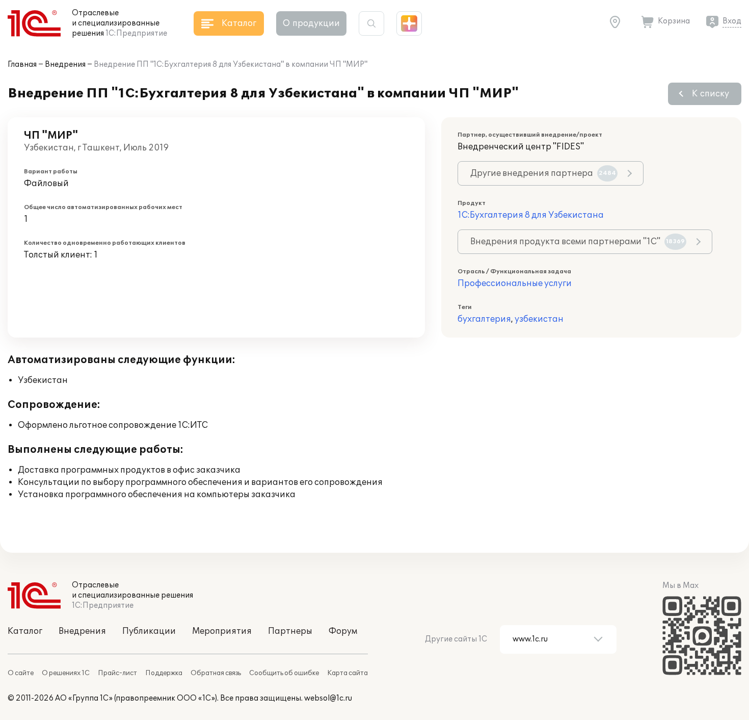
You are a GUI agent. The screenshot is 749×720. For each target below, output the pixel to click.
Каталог (25, 631)
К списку (710, 94)
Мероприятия (222, 631)
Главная (22, 64)
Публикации (149, 631)
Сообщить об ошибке (284, 673)
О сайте (21, 673)
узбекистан (539, 319)
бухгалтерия (484, 319)
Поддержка (163, 673)
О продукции (311, 23)
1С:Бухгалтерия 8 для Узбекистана (531, 215)
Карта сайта (347, 673)
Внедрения (65, 64)
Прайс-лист (117, 673)
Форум (343, 631)
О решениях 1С (66, 673)
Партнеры (290, 631)
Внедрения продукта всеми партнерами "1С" (577, 242)
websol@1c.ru (328, 698)
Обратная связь (216, 673)
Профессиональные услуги (515, 283)
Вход (732, 21)
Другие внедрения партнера (543, 173)
